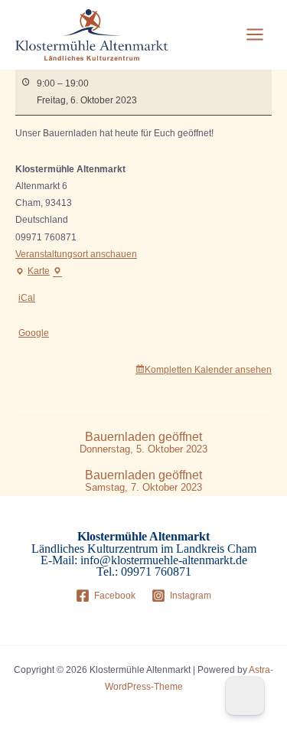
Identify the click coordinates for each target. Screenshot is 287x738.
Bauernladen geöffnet (143, 443)
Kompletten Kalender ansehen (208, 369)
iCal (26, 297)
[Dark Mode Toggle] (245, 696)
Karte (38, 272)
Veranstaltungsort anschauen (76, 254)
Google (33, 333)
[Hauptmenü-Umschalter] (255, 34)
